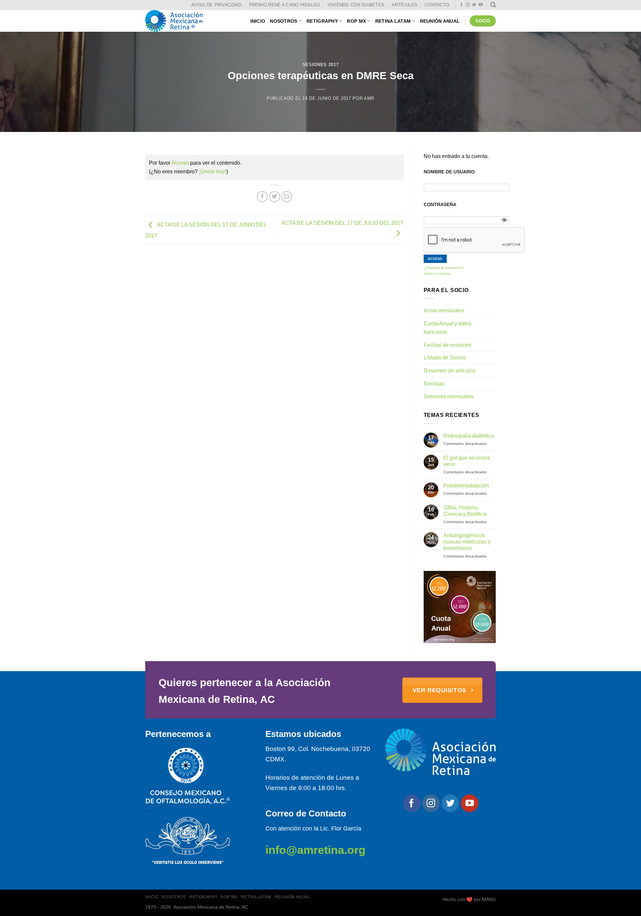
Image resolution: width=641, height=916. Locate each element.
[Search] (493, 5)
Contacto (437, 4)
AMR (369, 98)
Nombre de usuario (449, 171)
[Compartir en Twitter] (274, 196)
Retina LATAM (393, 21)
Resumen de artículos (449, 370)
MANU (489, 899)
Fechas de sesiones (447, 345)
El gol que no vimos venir (466, 461)
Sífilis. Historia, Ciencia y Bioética (464, 511)
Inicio (257, 21)
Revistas (434, 384)
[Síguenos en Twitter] (474, 5)
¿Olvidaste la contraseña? (444, 268)
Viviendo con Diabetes (356, 4)
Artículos (404, 4)
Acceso (180, 163)
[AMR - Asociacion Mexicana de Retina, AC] (178, 21)
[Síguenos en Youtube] (481, 5)
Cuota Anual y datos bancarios (447, 328)
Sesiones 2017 (320, 64)
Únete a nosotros (437, 273)
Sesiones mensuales (448, 396)
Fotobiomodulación (466, 485)
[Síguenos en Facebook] (461, 5)
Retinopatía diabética (468, 436)
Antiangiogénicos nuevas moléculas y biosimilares (466, 541)
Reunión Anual (440, 21)
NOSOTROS (283, 21)
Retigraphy (322, 21)
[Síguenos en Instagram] (468, 5)
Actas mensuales (444, 310)
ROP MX (356, 21)
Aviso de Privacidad (216, 4)
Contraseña (440, 204)
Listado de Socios (445, 357)
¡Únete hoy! (212, 171)
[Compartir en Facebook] (262, 196)
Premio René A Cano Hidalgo (284, 4)
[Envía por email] (286, 196)
